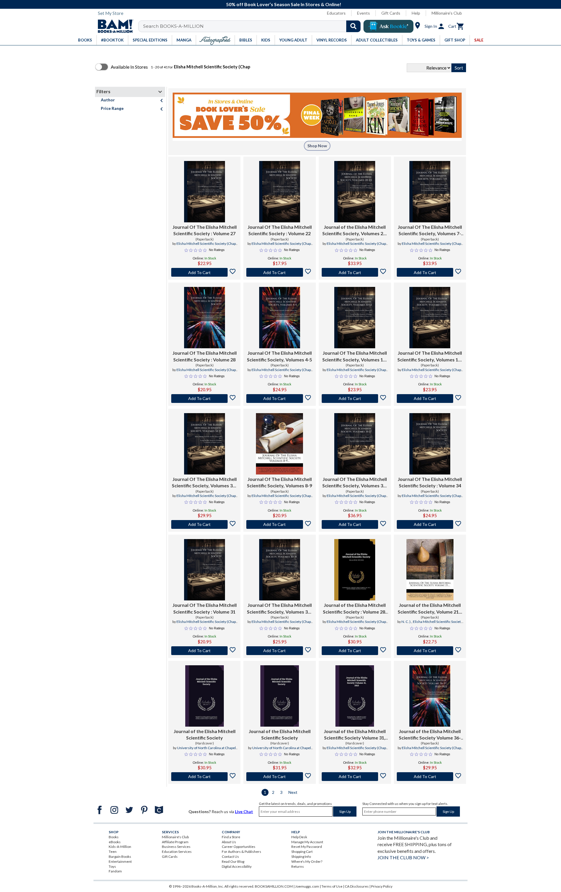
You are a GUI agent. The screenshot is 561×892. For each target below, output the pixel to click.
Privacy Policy (381, 886)
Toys (112, 866)
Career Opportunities (238, 846)
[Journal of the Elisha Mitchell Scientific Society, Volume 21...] (430, 570)
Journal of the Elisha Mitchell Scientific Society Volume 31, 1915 (355, 734)
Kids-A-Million (120, 846)
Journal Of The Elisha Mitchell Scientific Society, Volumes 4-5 (279, 356)
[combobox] (253, 26)
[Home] (114, 26)
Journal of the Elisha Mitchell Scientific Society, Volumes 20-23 (354, 230)
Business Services (176, 846)
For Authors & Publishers (241, 851)
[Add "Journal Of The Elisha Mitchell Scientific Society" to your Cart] (204, 272)
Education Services (177, 851)
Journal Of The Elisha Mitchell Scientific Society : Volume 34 (430, 482)
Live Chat (244, 811)
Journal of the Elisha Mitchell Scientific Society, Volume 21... (430, 608)
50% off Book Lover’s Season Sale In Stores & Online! (283, 4)
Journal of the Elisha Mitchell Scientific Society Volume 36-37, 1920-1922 (430, 734)
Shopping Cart (302, 851)
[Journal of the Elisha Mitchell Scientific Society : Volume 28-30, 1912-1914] (355, 570)
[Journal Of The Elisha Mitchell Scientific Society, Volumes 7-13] (430, 192)
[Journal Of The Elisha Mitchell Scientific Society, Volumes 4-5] (280, 317)
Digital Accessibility (237, 866)
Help (416, 13)
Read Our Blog (233, 861)
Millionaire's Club (447, 13)
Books (114, 837)
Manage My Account (307, 842)
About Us (229, 842)
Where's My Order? (306, 861)
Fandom (115, 871)
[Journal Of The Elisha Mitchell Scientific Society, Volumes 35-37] (355, 444)
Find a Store (231, 837)
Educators (336, 13)
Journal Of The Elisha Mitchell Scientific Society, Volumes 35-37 (354, 482)
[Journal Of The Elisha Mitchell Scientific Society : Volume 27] (204, 192)
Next (292, 792)
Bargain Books (120, 856)
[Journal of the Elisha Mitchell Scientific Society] (204, 696)
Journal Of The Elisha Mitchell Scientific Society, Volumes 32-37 (204, 482)
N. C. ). (406, 621)
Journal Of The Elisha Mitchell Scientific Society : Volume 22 (279, 230)
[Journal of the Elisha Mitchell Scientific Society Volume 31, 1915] (354, 696)
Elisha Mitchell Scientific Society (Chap (206, 243)
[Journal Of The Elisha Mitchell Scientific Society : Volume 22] (280, 192)
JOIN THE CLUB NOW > (403, 857)
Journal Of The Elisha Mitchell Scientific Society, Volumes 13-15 (430, 356)
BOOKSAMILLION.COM (274, 886)
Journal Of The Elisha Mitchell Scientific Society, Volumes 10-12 (354, 356)
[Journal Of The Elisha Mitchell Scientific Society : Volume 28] (204, 317)
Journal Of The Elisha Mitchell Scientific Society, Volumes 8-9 (279, 482)
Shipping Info (301, 856)
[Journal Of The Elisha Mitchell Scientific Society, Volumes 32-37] (204, 444)
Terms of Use (331, 886)
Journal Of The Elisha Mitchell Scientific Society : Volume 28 (204, 356)
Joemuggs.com (307, 886)
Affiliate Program (175, 842)
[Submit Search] (353, 26)
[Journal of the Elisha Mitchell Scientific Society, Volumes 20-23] (355, 192)
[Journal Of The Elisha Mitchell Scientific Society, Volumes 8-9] (279, 444)
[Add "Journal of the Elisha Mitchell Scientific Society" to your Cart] (355, 650)
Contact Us (230, 856)
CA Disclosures (357, 886)
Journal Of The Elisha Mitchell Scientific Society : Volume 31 (204, 608)
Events (363, 13)
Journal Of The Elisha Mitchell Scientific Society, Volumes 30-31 (279, 608)
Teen (113, 851)
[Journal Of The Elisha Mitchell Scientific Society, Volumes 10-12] (355, 317)
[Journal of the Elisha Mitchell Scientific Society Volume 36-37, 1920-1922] (430, 696)
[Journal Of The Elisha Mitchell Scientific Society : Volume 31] (204, 570)
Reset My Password (306, 846)
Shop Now (317, 145)
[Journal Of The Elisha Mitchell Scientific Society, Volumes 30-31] (280, 570)
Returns (297, 866)
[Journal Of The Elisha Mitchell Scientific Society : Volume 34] (430, 444)
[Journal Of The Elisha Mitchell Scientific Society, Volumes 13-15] (430, 317)
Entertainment (120, 861)
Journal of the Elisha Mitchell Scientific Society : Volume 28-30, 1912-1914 (355, 608)
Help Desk (299, 837)
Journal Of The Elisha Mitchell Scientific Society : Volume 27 (204, 230)
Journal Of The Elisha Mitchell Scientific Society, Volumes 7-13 (430, 230)
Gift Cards (390, 13)
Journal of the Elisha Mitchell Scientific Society (205, 734)
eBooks (115, 842)
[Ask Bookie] (388, 26)
